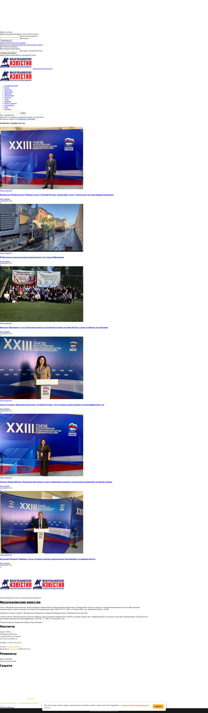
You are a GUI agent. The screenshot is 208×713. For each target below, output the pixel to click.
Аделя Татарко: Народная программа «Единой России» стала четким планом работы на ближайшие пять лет (52, 405)
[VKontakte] (5, 672)
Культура (7, 97)
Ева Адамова (5, 199)
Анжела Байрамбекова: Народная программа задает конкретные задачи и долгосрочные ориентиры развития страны (56, 482)
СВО (6, 107)
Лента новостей (6, 191)
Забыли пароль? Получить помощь (13, 43)
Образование (9, 95)
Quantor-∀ (30, 698)
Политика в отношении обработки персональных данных (21, 45)
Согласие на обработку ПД (8, 703)
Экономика (8, 92)
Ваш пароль (24, 38)
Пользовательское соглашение (29, 703)
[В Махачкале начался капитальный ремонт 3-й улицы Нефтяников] (41, 251)
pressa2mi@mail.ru (13, 647)
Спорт (6, 99)
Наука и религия (10, 103)
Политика (8, 90)
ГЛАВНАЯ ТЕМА (11, 86)
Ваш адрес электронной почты (31, 51)
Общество (8, 94)
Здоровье (7, 101)
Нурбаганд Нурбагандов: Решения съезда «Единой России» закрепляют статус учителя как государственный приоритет (57, 195)
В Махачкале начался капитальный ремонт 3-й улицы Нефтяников (32, 257)
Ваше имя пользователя (28, 36)
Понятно (158, 706)
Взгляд (6, 88)
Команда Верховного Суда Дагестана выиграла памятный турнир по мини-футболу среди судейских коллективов (54, 327)
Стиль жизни (9, 105)
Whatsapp (13, 649)
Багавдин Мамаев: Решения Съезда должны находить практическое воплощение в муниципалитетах (48, 559)
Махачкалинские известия (20, 602)
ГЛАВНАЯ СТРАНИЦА (26, 119)
